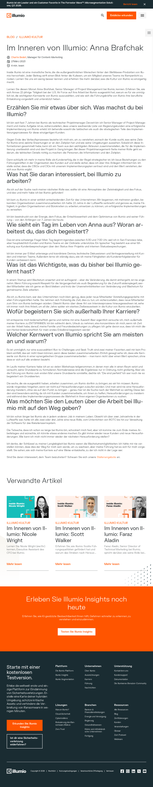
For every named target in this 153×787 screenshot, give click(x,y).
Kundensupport (121, 675)
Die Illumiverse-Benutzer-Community (130, 683)
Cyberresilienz (61, 718)
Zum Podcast (120, 735)
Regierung (89, 720)
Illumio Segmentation (64, 679)
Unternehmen (93, 666)
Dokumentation (121, 679)
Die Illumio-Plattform (64, 671)
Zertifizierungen (121, 718)
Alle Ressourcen (121, 709)
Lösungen (61, 705)
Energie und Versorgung (95, 716)
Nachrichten (90, 688)
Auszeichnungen (92, 675)
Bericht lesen (130, 4)
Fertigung (89, 736)
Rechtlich (52, 771)
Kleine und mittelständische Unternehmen (95, 730)
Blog (11, 37)
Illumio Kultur (31, 37)
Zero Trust (60, 729)
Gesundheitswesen (93, 725)
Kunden (117, 722)
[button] (102, 15)
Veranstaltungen (121, 726)
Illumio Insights (61, 675)
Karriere (88, 679)
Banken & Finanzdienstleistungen (95, 710)
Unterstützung (123, 666)
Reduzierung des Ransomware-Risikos (65, 723)
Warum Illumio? (62, 709)
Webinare (118, 739)
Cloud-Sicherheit (62, 714)
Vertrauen (110, 771)
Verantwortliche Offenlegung (91, 771)
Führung (88, 683)
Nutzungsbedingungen (68, 771)
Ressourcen (121, 705)
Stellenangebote (106, 457)
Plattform (61, 666)
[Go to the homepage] (16, 15)
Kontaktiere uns (121, 671)
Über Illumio (90, 671)
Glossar (117, 731)
